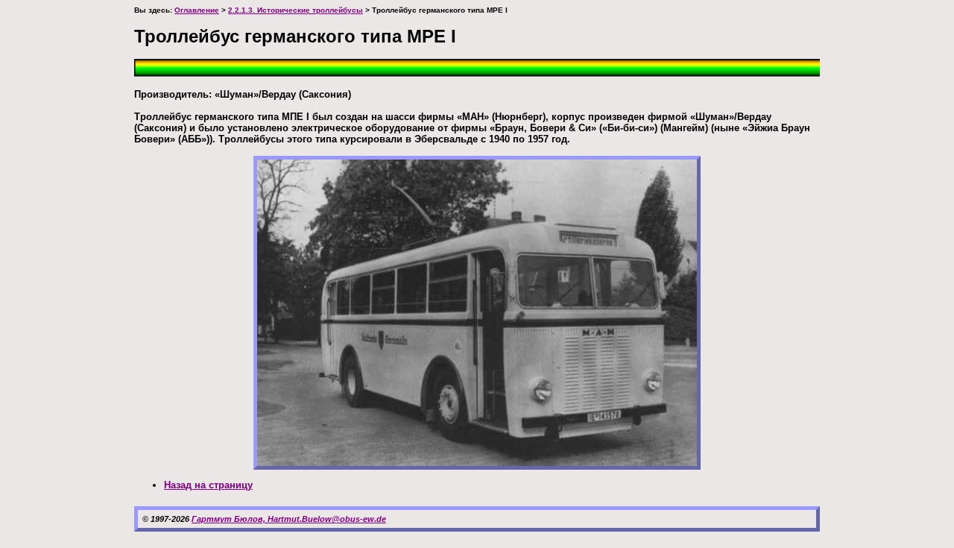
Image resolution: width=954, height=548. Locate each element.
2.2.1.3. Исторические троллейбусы (295, 10)
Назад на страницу (208, 485)
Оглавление (196, 10)
